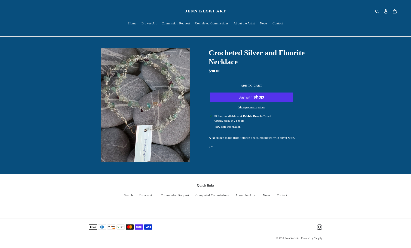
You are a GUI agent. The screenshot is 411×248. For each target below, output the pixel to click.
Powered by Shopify (311, 238)
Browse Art (146, 195)
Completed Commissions (212, 195)
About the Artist (245, 195)
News (266, 195)
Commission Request (175, 195)
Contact (282, 195)
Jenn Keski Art (205, 11)
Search (128, 195)
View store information (227, 126)
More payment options (251, 107)
